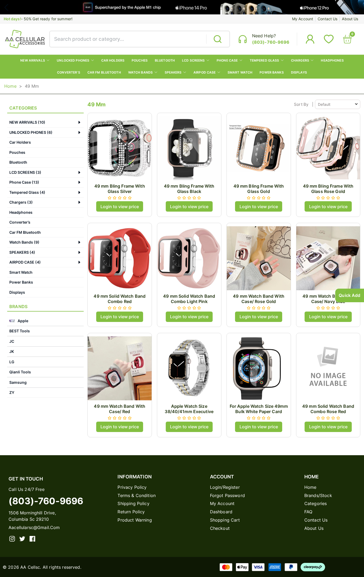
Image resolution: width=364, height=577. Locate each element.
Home (10, 86)
